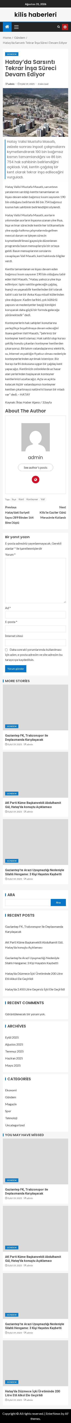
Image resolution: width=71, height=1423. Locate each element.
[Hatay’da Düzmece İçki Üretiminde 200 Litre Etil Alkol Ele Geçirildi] (35, 1363)
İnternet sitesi (14, 636)
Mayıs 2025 (13, 1065)
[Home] (7, 27)
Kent (21, 499)
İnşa (14, 499)
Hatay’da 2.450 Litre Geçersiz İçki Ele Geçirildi (35, 989)
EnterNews (53, 1413)
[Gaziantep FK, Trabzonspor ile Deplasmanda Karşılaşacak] (35, 707)
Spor (8, 1111)
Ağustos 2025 (14, 1044)
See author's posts (35, 467)
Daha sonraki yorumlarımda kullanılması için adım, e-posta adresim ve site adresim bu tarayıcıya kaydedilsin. (33, 654)
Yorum (10, 554)
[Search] (58, 26)
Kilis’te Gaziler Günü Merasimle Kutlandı (53, 512)
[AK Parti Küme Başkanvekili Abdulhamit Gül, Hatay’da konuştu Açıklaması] (35, 775)
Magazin (11, 1104)
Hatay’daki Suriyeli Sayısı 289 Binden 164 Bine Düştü (19, 514)
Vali (43, 499)
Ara (11, 895)
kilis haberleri (35, 14)
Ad (8, 608)
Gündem (11, 54)
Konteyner (32, 499)
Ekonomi (11, 1090)
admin (11, 83)
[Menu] (16, 27)
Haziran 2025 (14, 1058)
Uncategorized (15, 1125)
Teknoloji (11, 1118)
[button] (16, 27)
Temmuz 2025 (14, 1051)
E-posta (11, 621)
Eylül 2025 (12, 1037)
